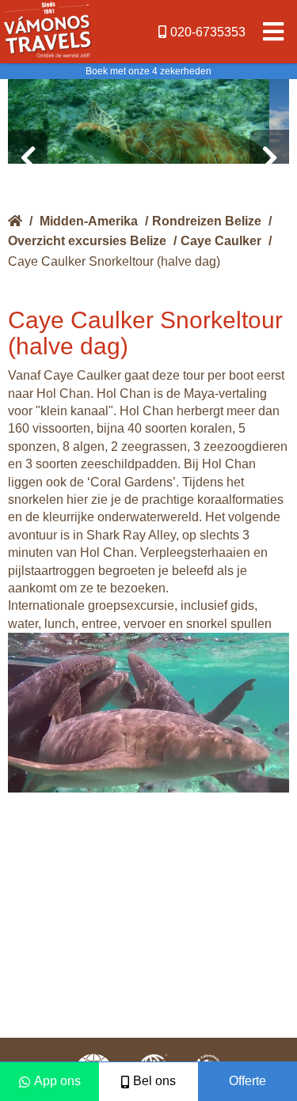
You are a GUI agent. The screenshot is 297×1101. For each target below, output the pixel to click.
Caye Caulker (221, 241)
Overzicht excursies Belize (87, 241)
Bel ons (154, 1081)
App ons (57, 1081)
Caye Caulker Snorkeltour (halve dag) (114, 261)
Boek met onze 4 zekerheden (148, 71)
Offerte (247, 1081)
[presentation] (28, 158)
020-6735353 (208, 32)
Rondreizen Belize (206, 221)
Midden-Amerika (89, 221)
